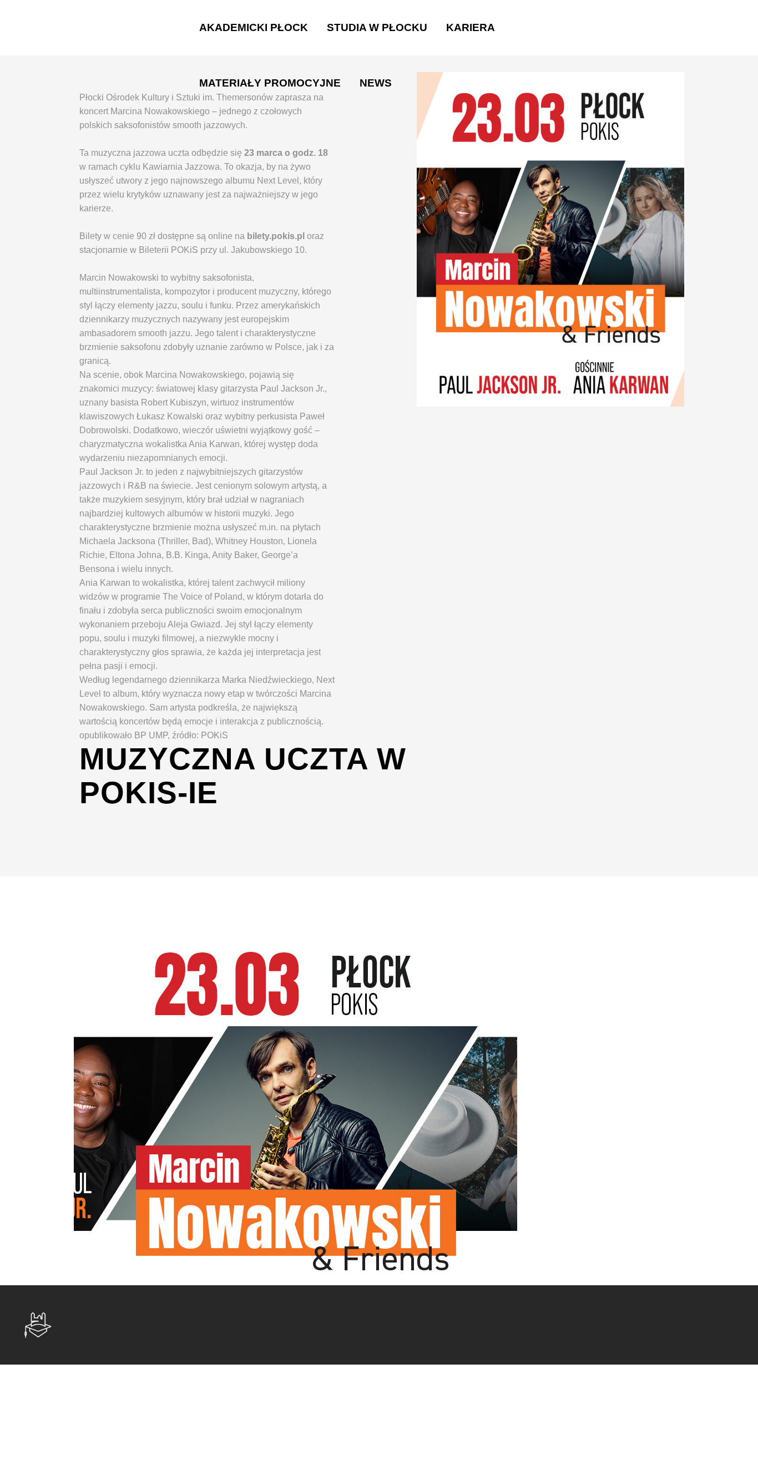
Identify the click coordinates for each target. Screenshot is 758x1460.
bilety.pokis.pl (276, 236)
